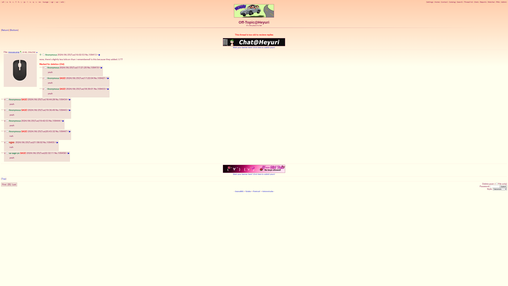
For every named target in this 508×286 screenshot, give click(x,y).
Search (459, 2)
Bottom (14, 30)
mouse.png (13, 52)
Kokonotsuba (267, 191)
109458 (62, 153)
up (57, 2)
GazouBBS (239, 191)
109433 (101, 89)
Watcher (491, 2)
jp (24, 2)
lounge (45, 2)
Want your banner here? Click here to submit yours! (254, 47)
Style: (490, 189)
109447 (63, 131)
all (3, 2)
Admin (503, 2)
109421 (101, 78)
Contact (444, 2)
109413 (93, 55)
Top (4, 179)
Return (5, 30)
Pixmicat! (256, 191)
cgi (52, 2)
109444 (56, 121)
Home (437, 2)
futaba (248, 191)
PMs (498, 2)
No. (87, 55)
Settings (430, 2)
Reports (483, 2)
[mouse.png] (21, 52)
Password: (485, 186)
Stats (476, 2)
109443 (63, 110)
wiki (62, 2)
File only (502, 184)
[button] (40, 54)
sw (40, 2)
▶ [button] (37, 52)
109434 (63, 99)
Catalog (452, 2)
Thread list (468, 2)
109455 (51, 142)
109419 (95, 67)
